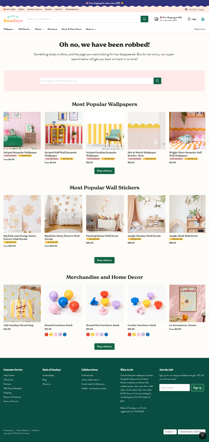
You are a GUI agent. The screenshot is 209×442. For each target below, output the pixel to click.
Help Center (199, 29)
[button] (193, 9)
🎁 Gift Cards (9, 9)
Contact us (35, 430)
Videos (21, 9)
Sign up (198, 388)
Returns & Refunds (12, 397)
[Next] (204, 138)
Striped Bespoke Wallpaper (20, 152)
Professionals (72, 9)
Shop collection (104, 170)
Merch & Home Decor (71, 29)
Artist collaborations (90, 379)
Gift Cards (8, 379)
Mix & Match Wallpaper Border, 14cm (142, 154)
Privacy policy (9, 430)
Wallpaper (8, 29)
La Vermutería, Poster (183, 325)
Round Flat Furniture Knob (102, 325)
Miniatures (52, 29)
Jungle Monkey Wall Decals (144, 235)
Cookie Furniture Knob (142, 325)
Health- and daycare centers (94, 388)
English (168, 432)
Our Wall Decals (34, 9)
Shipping (7, 392)
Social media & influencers (93, 384)
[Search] (144, 19)
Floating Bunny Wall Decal (102, 235)
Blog (44, 379)
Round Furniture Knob (59, 325)
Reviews (48, 9)
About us (90, 29)
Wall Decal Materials (13, 388)
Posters (38, 29)
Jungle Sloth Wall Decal (183, 235)
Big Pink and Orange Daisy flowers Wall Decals (19, 237)
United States (190, 432)
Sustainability (48, 375)
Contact (59, 9)
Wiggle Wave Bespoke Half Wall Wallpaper (185, 154)
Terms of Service (11, 401)
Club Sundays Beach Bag (18, 325)
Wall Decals (24, 29)
